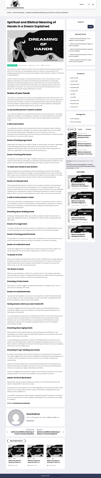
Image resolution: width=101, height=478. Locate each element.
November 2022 (74, 87)
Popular (80, 129)
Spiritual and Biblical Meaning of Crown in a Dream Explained (22, 433)
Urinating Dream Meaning (21, 403)
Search (81, 22)
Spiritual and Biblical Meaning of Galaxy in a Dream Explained (48, 433)
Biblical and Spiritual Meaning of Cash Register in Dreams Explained (79, 39)
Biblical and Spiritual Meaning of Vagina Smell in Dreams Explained (80, 60)
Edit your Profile (52, 417)
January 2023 (74, 81)
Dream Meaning (12, 65)
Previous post (30, 429)
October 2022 (74, 91)
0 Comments (46, 65)
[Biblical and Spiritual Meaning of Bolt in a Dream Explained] (35, 451)
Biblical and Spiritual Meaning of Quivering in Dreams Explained (81, 50)
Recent (72, 129)
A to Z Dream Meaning (55, 475)
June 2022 (73, 97)
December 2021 (74, 100)
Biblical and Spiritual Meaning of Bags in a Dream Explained (15, 461)
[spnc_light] (93, 4)
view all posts (30, 420)
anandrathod (24, 65)
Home (82, 4)
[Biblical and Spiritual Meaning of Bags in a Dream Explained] (16, 451)
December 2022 (74, 84)
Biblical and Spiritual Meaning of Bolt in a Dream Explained (34, 461)
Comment (88, 129)
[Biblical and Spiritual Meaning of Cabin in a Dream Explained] (55, 451)
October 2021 (74, 107)
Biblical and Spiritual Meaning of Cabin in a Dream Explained (53, 461)
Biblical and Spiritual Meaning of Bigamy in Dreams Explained (81, 44)
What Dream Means (75, 122)
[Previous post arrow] (7, 432)
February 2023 (74, 78)
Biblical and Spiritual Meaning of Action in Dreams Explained (80, 55)
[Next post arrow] (63, 432)
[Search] (89, 4)
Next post (39, 429)
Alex (11, 458)
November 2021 (74, 103)
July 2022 (72, 94)
